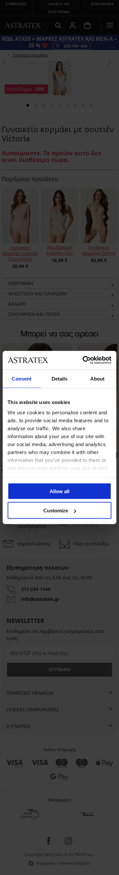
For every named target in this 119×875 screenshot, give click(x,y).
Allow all (59, 491)
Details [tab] (60, 378)
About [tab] (97, 378)
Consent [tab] (21, 378)
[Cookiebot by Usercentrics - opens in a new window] (84, 360)
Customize (55, 510)
